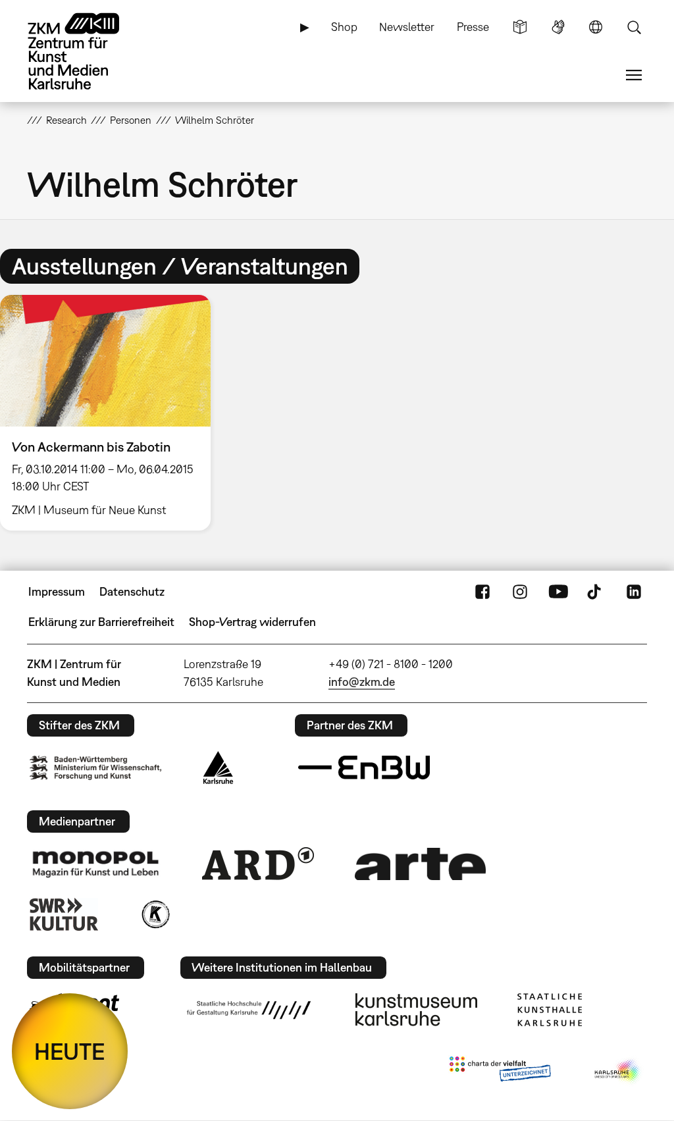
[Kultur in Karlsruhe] (154, 914)
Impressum (56, 591)
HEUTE (69, 1051)
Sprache (596, 27)
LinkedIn (634, 592)
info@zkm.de (361, 682)
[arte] (420, 864)
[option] (111, 412)
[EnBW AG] (364, 767)
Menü (634, 75)
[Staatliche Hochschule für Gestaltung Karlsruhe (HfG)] (249, 1009)
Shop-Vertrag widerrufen (252, 622)
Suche (634, 27)
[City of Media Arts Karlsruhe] (618, 1071)
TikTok (596, 592)
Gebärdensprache (558, 27)
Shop (344, 27)
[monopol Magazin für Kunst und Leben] (95, 863)
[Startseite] (86, 51)
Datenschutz (132, 591)
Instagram (520, 592)
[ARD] (258, 863)
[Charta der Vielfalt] (500, 1071)
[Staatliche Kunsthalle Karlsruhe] (549, 1009)
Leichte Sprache (520, 27)
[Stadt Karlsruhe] (218, 767)
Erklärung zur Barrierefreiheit (101, 622)
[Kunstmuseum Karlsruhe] (416, 1009)
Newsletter (406, 27)
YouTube (558, 592)
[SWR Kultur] (64, 914)
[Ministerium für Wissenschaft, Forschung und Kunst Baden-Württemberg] (95, 768)
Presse (473, 27)
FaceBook (482, 592)
